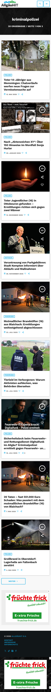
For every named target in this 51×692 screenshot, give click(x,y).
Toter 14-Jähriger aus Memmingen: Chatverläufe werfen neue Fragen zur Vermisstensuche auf (21, 84)
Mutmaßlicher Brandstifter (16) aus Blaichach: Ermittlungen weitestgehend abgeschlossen (23, 324)
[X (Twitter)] (5, 651)
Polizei (8, 75)
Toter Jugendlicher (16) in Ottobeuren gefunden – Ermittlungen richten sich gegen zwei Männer (24, 205)
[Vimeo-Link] (9, 4)
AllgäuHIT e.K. (18, 636)
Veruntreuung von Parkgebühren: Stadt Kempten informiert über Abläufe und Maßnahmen (25, 266)
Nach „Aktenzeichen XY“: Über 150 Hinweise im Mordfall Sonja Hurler (24, 145)
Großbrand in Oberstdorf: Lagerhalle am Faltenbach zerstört (20, 562)
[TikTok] (9, 651)
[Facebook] (16, 651)
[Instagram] (12, 651)
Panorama (9, 316)
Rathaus (8, 258)
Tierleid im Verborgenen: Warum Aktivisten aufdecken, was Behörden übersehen (24, 383)
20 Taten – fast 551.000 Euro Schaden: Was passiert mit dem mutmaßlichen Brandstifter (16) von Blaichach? (24, 501)
